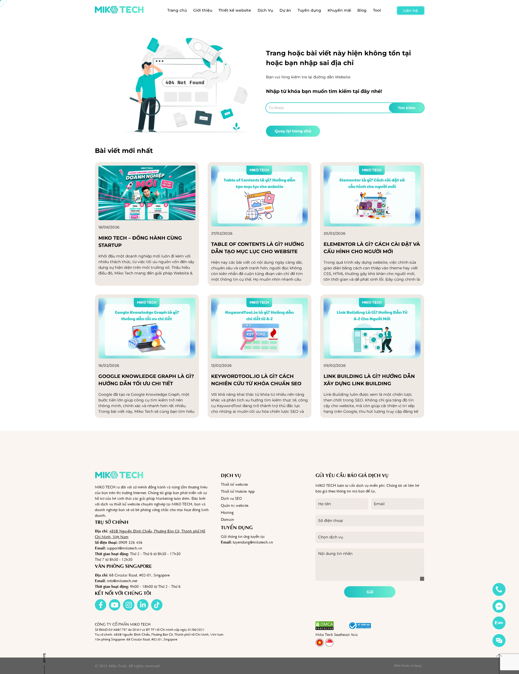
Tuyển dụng (309, 10)
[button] (341, 625)
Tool (377, 10)
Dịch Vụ (265, 10)
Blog (362, 10)
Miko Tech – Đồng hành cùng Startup (140, 241)
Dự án (285, 10)
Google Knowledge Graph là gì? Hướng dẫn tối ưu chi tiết (146, 380)
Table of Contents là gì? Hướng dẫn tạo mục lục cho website (257, 247)
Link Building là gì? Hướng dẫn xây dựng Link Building (369, 380)
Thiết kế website (234, 10)
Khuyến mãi (339, 10)
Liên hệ (410, 10)
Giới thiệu (202, 10)
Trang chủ (177, 10)
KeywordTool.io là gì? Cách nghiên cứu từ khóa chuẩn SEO (256, 380)
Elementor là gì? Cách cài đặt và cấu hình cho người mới (372, 247)
